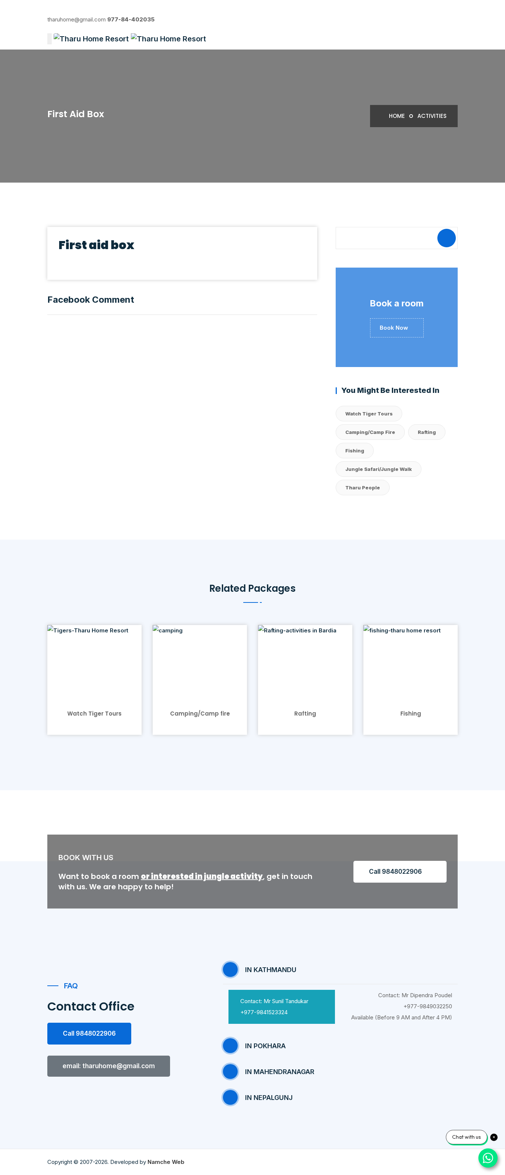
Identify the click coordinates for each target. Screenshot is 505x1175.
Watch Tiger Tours (369, 414)
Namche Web (166, 1161)
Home (396, 116)
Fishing (354, 451)
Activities (432, 116)
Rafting (427, 432)
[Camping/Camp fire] (200, 661)
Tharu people (362, 487)
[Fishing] (410, 661)
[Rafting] (305, 661)
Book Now (395, 327)
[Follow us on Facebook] (49, 8)
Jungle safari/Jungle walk (378, 469)
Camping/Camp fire (370, 432)
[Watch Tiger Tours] (94, 661)
